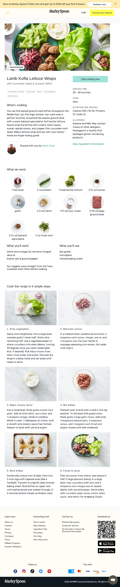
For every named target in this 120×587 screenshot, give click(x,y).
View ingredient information (88, 144)
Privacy (8, 532)
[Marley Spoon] (15, 581)
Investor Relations (13, 546)
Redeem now (99, 4)
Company (9, 536)
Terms (7, 529)
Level (76, 98)
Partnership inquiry (70, 522)
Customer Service (70, 525)
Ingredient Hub (40, 529)
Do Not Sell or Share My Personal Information (73, 530)
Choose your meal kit (102, 13)
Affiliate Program (12, 543)
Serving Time (80, 89)
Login (83, 12)
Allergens (79, 120)
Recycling (37, 532)
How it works (39, 522)
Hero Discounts (40, 539)
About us (9, 522)
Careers (8, 525)
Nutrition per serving (85, 107)
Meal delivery (39, 525)
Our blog (37, 536)
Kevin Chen (49, 145)
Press (7, 539)
